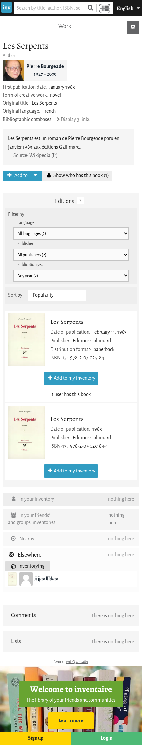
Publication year (31, 264)
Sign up (35, 738)
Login (106, 738)
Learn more (71, 721)
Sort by (15, 295)
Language (25, 222)
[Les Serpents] (26, 339)
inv (6, 7)
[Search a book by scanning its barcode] (105, 8)
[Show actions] (133, 27)
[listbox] (57, 295)
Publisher (25, 243)
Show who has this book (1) (81, 176)
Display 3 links (75, 119)
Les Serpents (67, 321)
